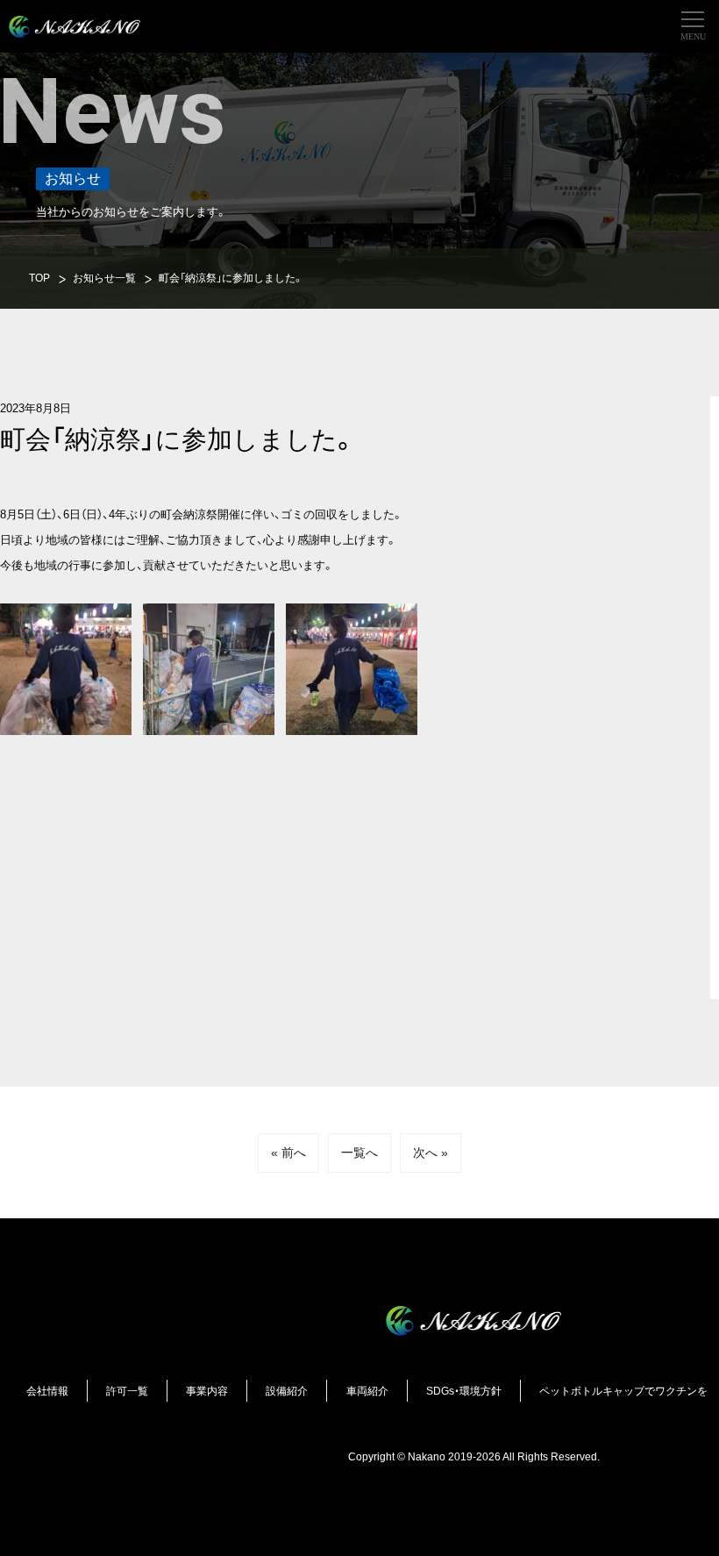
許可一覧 (127, 1390)
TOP (39, 277)
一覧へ (359, 1153)
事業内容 (207, 1390)
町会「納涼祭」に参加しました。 (231, 277)
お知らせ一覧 (104, 277)
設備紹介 (287, 1390)
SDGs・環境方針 (464, 1390)
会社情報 (47, 1390)
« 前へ (288, 1153)
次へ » (430, 1153)
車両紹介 (367, 1390)
